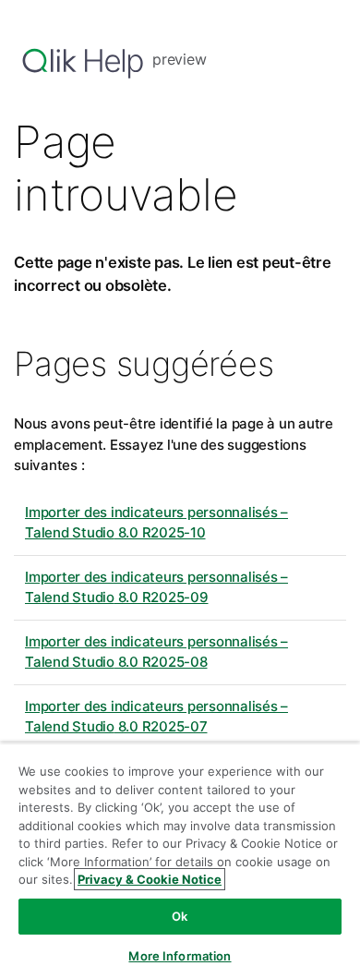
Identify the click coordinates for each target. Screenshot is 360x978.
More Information (179, 955)
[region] (180, 860)
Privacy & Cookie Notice (150, 879)
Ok (179, 916)
